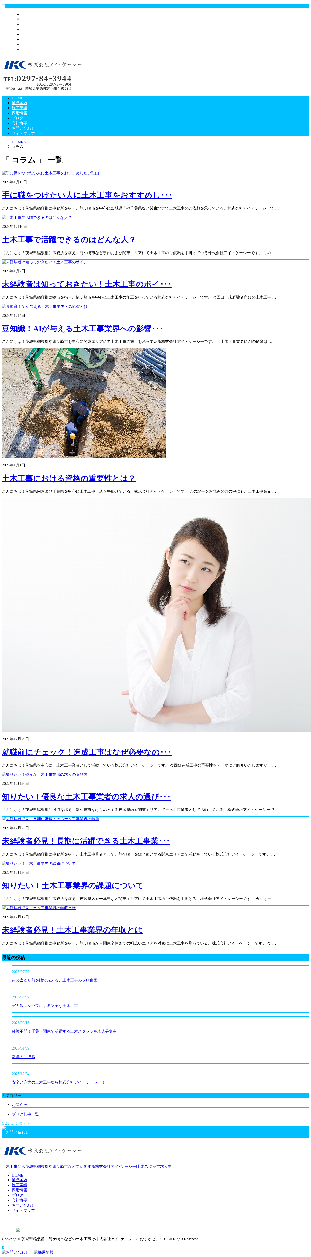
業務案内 (29, 19)
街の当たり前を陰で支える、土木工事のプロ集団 (54, 980)
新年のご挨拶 (23, 1057)
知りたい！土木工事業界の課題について (73, 885)
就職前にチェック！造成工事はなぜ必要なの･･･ (87, 752)
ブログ (27, 34)
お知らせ (19, 1105)
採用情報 (29, 29)
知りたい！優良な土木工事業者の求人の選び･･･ (86, 796)
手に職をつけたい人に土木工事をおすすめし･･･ (87, 195)
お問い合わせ (33, 44)
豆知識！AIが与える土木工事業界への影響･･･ (82, 328)
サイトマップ (33, 49)
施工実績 (29, 24)
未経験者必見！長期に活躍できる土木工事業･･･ (86, 841)
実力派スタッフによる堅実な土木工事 (45, 1006)
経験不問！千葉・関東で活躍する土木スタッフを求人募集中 (64, 1031)
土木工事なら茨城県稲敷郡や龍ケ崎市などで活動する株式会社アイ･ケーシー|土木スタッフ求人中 (87, 1166)
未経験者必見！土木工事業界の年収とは (72, 930)
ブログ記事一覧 (25, 1114)
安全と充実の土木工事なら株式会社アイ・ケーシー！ (58, 1082)
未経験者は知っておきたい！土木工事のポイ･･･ (87, 284)
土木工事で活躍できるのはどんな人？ (69, 239)
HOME (27, 14)
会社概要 (29, 39)
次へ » (23, 1123)
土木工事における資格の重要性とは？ (69, 478)
